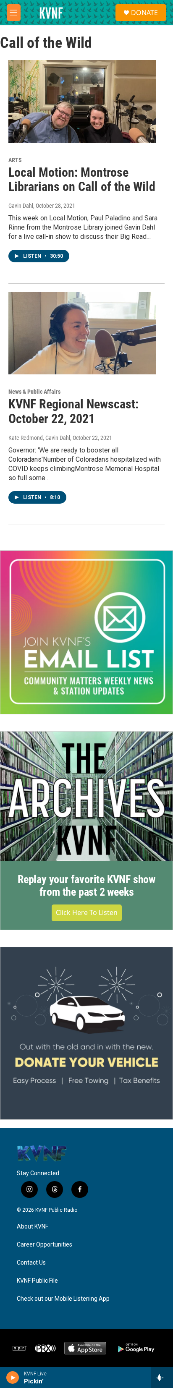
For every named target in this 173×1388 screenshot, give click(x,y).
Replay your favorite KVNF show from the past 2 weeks (86, 885)
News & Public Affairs (34, 391)
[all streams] (162, 1377)
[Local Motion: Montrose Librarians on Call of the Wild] (82, 101)
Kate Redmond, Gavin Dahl (39, 437)
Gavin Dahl (20, 205)
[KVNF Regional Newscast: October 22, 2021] (82, 333)
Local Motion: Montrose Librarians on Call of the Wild (81, 179)
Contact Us (31, 1263)
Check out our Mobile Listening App (63, 1299)
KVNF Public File (37, 1281)
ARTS (15, 160)
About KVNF (32, 1226)
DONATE (144, 12)
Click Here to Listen (87, 912)
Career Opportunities (44, 1245)
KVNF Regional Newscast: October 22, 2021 (73, 411)
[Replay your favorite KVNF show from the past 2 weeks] (86, 796)
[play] (13, 1377)
